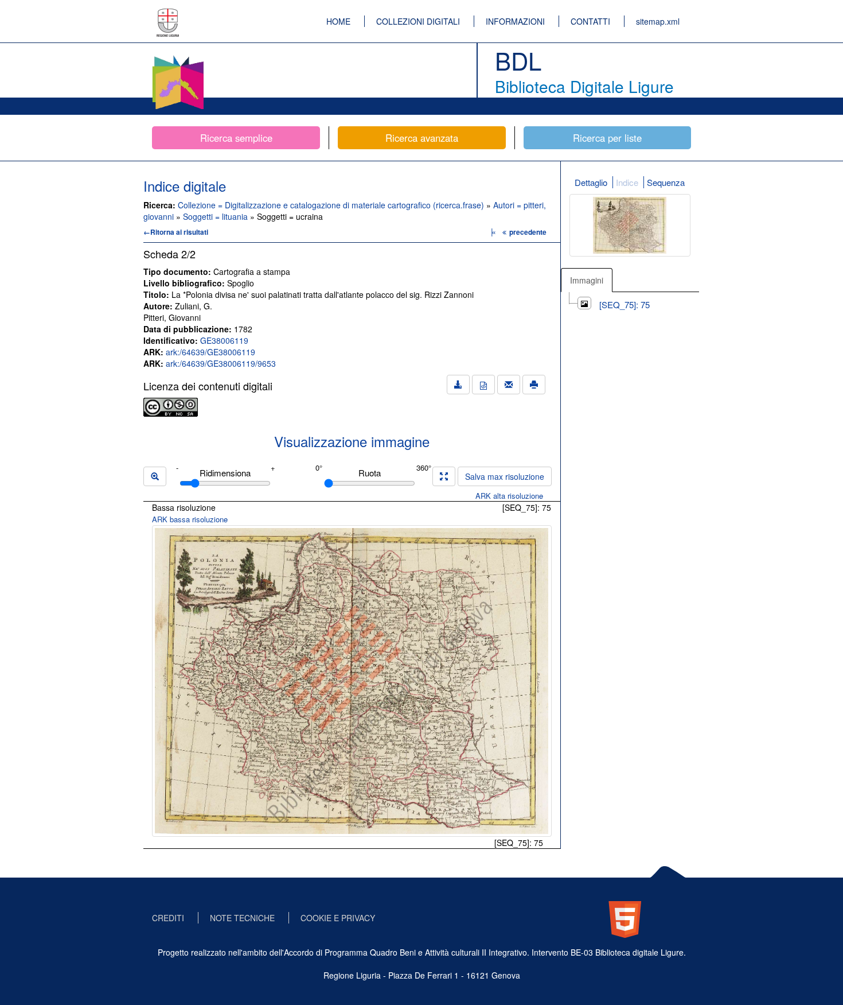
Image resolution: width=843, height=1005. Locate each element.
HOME (338, 21)
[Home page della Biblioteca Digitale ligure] (177, 57)
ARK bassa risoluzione (190, 519)
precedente (528, 232)
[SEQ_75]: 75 (624, 304)
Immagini (586, 280)
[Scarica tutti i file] (458, 384)
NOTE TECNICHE (242, 917)
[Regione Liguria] (168, 14)
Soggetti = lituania (216, 216)
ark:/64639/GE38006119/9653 (221, 363)
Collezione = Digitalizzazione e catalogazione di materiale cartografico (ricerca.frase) (332, 205)
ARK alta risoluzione (509, 495)
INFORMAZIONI (515, 21)
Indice (627, 182)
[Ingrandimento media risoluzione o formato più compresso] (443, 476)
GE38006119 (224, 340)
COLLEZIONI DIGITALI (418, 21)
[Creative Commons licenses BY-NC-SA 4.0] (170, 406)
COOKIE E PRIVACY (337, 917)
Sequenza (666, 182)
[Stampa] (533, 384)
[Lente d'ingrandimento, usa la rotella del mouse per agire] (154, 476)
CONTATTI (590, 21)
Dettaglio (591, 182)
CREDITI (168, 917)
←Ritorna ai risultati (175, 232)
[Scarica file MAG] (483, 384)
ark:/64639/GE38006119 (210, 352)
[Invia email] (508, 384)
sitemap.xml (658, 21)
